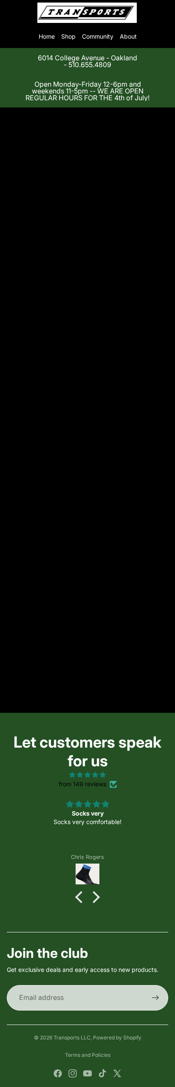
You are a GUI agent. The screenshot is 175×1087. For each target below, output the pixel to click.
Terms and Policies (87, 1055)
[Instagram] (73, 1073)
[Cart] (164, 12)
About (128, 36)
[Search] (28, 12)
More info (20, 288)
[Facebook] (58, 1073)
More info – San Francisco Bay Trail (55, 552)
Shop (68, 36)
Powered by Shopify (117, 1037)
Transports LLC (72, 1037)
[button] (81, 897)
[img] (87, 774)
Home (47, 36)
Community (97, 36)
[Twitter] (117, 1073)
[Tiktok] (102, 1073)
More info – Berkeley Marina (46, 542)
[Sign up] (155, 998)
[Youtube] (87, 1073)
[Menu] (10, 13)
